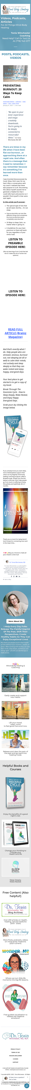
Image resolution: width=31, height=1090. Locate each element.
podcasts (18, 101)
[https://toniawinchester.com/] (15, 1036)
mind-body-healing (8, 101)
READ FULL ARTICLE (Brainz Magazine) (15, 333)
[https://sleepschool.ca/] (15, 867)
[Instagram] (13, 576)
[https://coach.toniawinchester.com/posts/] (15, 931)
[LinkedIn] (19, 576)
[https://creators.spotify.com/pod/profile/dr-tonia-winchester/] (15, 961)
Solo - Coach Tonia (13, 103)
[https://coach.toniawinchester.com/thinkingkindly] (15, 833)
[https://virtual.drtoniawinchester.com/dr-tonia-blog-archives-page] (15, 909)
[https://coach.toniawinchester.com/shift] (15, 683)
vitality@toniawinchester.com (18, 1069)
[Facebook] (11, 576)
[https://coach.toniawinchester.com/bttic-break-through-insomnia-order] (15, 793)
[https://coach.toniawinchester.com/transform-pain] (15, 739)
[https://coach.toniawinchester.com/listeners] (15, 997)
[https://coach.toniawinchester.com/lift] (15, 710)
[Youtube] (16, 576)
